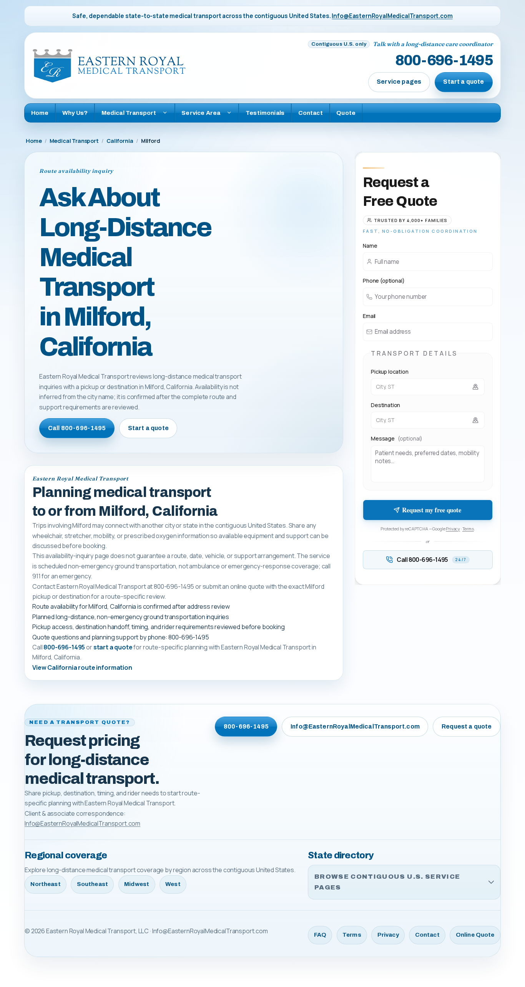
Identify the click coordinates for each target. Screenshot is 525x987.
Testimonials (265, 112)
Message (396, 438)
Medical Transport (74, 140)
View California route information (82, 667)
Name (370, 245)
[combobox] (428, 386)
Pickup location (390, 371)
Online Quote (475, 935)
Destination (385, 405)
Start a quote (463, 81)
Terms (468, 529)
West (173, 884)
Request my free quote (431, 510)
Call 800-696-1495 (77, 428)
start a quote (113, 647)
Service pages (399, 81)
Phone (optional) (383, 280)
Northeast (45, 884)
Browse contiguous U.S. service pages (387, 882)
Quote (346, 112)
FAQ (320, 935)
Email (369, 316)
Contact (310, 112)
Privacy (453, 529)
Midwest (136, 884)
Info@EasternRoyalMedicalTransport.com (392, 16)
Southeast (92, 884)
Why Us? (75, 112)
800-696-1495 (444, 60)
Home (40, 112)
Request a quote (467, 726)
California (119, 140)
